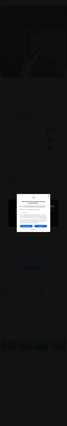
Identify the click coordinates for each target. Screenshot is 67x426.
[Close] (48, 195)
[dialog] (33, 213)
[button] (33, 212)
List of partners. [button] (44, 217)
